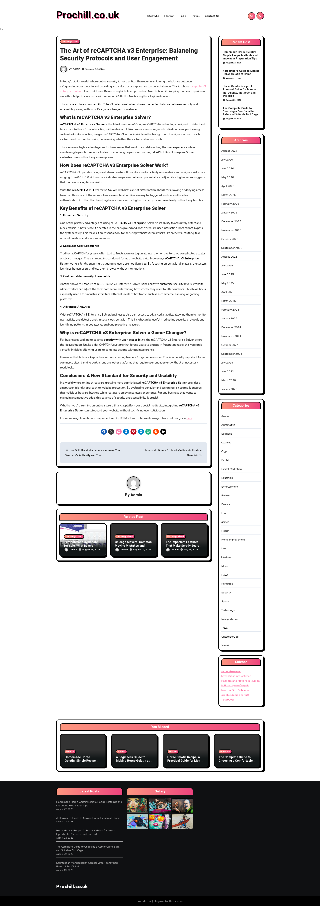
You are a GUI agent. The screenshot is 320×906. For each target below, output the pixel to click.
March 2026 (228, 195)
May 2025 (227, 283)
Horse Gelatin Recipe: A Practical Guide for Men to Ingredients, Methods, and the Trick (239, 91)
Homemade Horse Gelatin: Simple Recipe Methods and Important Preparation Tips (240, 55)
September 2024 (231, 354)
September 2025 (231, 248)
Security (226, 592)
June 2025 (227, 274)
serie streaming (231, 671)
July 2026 (227, 160)
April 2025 (227, 292)
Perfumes (227, 584)
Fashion (169, 16)
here (189, 418)
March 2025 (228, 301)
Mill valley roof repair (235, 685)
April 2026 (227, 186)
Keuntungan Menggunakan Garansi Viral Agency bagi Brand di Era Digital (87, 864)
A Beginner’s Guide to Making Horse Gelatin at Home (241, 72)
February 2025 (230, 310)
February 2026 (230, 204)
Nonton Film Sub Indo (235, 690)
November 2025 (231, 230)
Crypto (225, 451)
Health (225, 531)
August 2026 (229, 151)
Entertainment (229, 487)
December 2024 (231, 327)
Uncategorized (70, 41)
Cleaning (226, 442)
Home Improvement (233, 540)
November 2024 (231, 336)
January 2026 (229, 212)
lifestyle (153, 16)
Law (223, 548)
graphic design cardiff (235, 695)
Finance (225, 504)
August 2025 (229, 257)
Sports (225, 601)
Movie (225, 566)
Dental (225, 460)
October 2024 (229, 345)
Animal (225, 416)
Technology (228, 610)
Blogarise (159, 901)
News (224, 575)
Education (227, 478)
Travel (195, 16)
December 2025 (231, 221)
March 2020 (228, 380)
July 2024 (227, 362)
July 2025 (227, 265)
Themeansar (176, 901)
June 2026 (227, 168)
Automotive (228, 425)
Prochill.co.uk (87, 15)
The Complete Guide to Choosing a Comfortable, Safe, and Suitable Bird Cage (240, 111)
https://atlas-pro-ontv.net (236, 676)
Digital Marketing (231, 469)
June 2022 (227, 371)
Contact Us (212, 16)
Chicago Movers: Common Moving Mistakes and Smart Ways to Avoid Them (133, 545)
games (225, 522)
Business (226, 434)
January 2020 (229, 389)
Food (183, 16)
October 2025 (229, 239)
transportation (229, 619)
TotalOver (227, 700)
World (225, 645)
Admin (76, 68)
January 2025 (229, 318)
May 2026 (227, 177)
